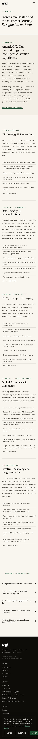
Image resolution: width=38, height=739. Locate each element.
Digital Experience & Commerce (13, 695)
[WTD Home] (4, 3)
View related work (10, 194)
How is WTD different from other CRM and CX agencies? (15, 592)
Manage (9, 733)
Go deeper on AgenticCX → (12, 107)
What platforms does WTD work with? (17, 584)
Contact (4, 677)
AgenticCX (5, 685)
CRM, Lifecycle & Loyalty (10, 692)
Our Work (5, 670)
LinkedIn (4, 710)
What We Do (6, 667)
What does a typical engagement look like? (16, 602)
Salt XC (4, 652)
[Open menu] (33, 3)
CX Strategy (6, 689)
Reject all (22, 733)
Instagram (5, 713)
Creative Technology (9, 698)
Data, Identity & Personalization (13, 701)
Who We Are (6, 673)
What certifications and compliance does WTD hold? (15, 621)
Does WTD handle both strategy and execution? (16, 611)
